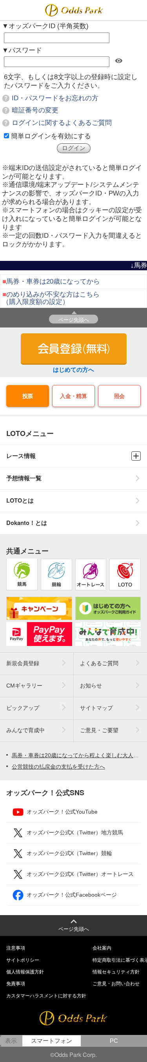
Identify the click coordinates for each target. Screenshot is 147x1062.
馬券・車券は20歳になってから (53, 281)
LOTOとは (20, 500)
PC (114, 1041)
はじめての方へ (73, 369)
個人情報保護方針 (25, 972)
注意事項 (15, 948)
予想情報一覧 (24, 478)
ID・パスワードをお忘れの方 (55, 98)
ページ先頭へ (73, 319)
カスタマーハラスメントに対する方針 (46, 996)
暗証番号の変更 (35, 110)
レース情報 (21, 456)
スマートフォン (51, 1041)
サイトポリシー (22, 960)
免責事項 (15, 983)
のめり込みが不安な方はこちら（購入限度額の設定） (51, 298)
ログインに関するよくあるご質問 (62, 123)
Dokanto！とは (26, 523)
